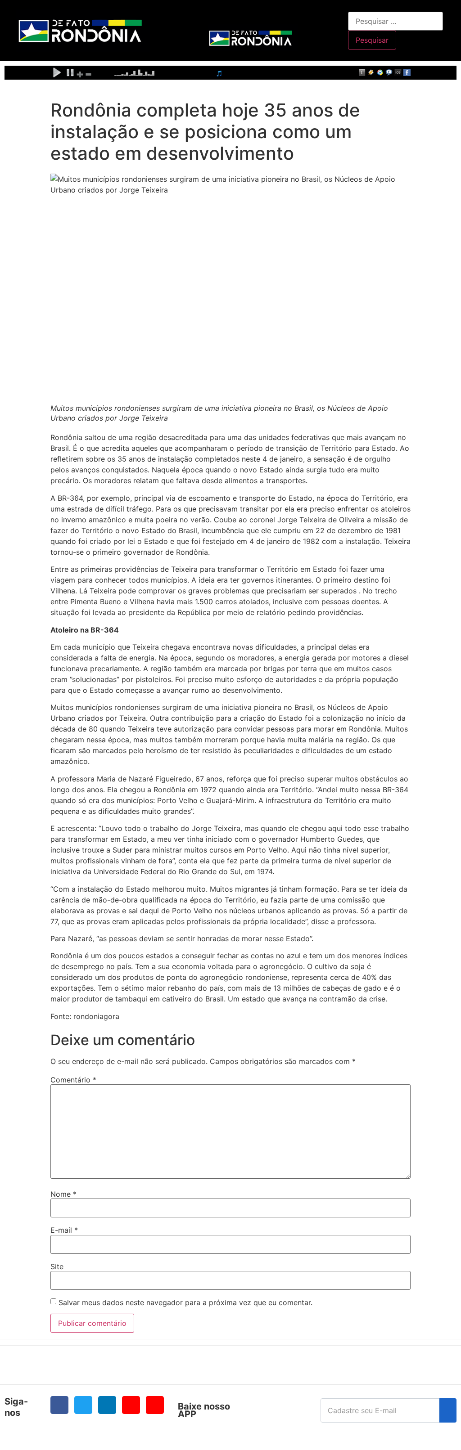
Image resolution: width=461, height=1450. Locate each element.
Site (56, 1266)
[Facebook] (59, 1405)
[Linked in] (107, 1405)
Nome (63, 1194)
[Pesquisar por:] (395, 21)
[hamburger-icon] (338, 16)
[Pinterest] (155, 1405)
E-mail (64, 1230)
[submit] (447, 1410)
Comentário (73, 1079)
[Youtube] (131, 1405)
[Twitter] (83, 1405)
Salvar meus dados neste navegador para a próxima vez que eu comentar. (185, 1302)
